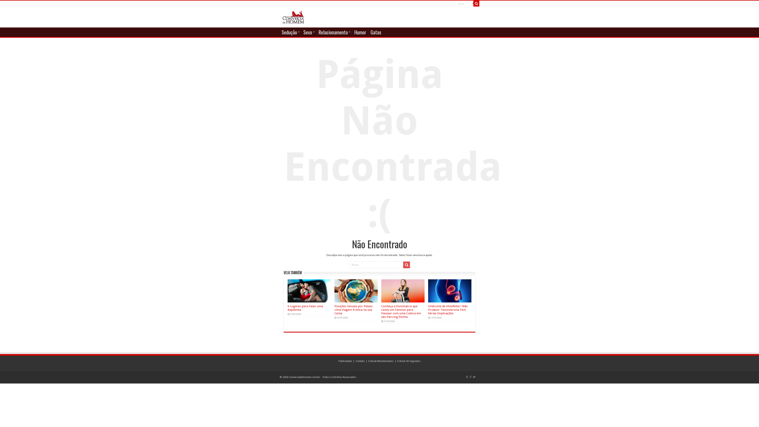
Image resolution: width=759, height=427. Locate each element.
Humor (360, 32)
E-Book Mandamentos (381, 361)
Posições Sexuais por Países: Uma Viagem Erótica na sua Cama (353, 309)
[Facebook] (470, 377)
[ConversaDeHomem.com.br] (293, 16)
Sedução (289, 32)
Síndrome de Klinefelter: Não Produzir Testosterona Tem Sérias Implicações (448, 309)
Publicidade (345, 361)
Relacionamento (333, 32)
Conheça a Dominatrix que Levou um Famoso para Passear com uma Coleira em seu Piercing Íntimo (401, 311)
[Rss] (467, 377)
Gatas (376, 32)
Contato (360, 361)
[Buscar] (476, 4)
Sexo (307, 32)
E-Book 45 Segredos (408, 361)
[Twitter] (474, 377)
